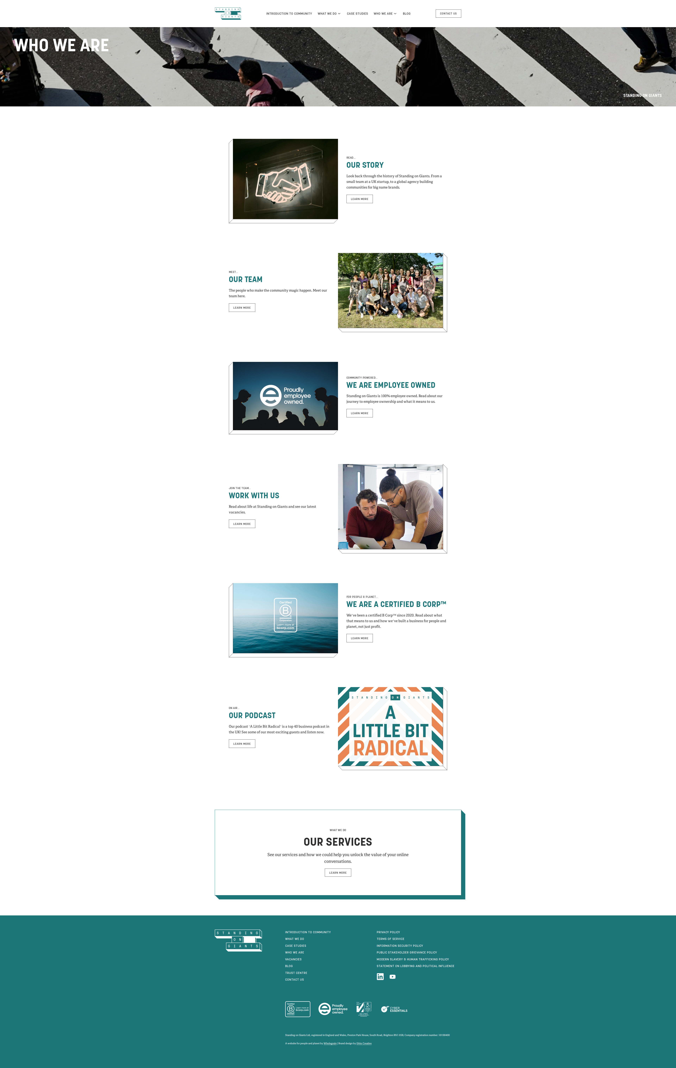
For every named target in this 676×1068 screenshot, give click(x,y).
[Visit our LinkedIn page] (380, 976)
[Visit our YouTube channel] (392, 976)
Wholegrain (330, 1043)
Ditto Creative (364, 1043)
